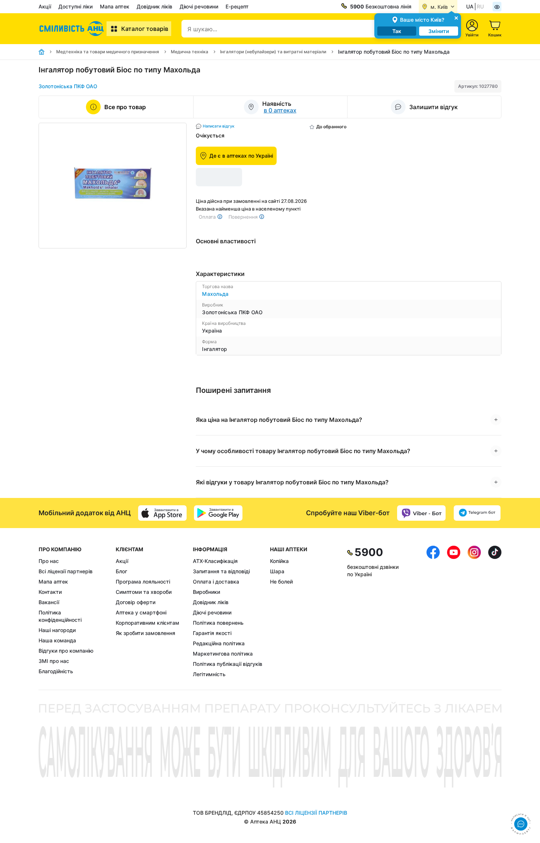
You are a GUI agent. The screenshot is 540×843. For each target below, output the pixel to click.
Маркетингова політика (223, 653)
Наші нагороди (57, 630)
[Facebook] (433, 612)
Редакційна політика (219, 643)
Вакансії (49, 602)
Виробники (206, 592)
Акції (45, 6)
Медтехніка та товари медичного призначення (107, 51)
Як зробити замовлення (145, 633)
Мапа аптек (114, 6)
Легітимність (209, 674)
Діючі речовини (199, 6)
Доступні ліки (75, 6)
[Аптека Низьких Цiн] (73, 29)
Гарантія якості (212, 633)
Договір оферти (135, 602)
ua (470, 6)
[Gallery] (112, 186)
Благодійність (56, 671)
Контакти (50, 592)
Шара (277, 571)
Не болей (281, 581)
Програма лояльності (143, 581)
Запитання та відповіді (221, 571)
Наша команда (57, 640)
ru (480, 6)
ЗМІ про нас (54, 661)
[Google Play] (218, 513)
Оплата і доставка (216, 581)
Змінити (438, 31)
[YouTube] (453, 612)
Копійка (279, 561)
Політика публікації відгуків (227, 664)
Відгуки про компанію (66, 651)
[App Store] (162, 513)
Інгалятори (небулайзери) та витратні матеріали (273, 51)
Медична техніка (189, 51)
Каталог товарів (144, 28)
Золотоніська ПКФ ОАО (68, 86)
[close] (456, 17)
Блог (121, 571)
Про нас (49, 561)
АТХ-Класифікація (215, 561)
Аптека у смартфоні (141, 612)
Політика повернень (218, 623)
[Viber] (421, 513)
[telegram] (477, 513)
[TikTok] (494, 612)
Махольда (215, 294)
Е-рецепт (237, 6)
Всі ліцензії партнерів (66, 571)
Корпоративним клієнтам (147, 623)
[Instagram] (474, 612)
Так (396, 31)
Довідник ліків (154, 6)
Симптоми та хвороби (144, 592)
